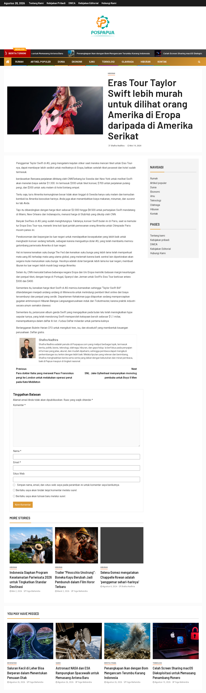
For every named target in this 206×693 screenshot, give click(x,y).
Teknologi (108, 62)
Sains (58, 663)
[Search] (199, 62)
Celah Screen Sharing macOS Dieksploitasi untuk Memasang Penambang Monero (174, 673)
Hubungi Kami (109, 3)
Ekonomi (77, 62)
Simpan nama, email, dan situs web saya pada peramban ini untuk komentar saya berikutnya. (68, 484)
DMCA (72, 3)
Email (17, 462)
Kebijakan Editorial (88, 3)
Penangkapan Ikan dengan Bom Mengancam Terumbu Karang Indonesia (98, 53)
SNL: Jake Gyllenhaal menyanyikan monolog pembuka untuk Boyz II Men (111, 373)
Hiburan (145, 62)
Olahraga (128, 62)
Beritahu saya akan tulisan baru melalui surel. (41, 496)
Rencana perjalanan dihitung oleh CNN (52, 178)
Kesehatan (12, 663)
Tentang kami (36, 3)
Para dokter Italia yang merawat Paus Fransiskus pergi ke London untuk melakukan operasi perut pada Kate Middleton (45, 375)
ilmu (92, 62)
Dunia (61, 62)
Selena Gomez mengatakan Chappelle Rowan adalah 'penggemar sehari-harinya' (119, 577)
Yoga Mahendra (33, 591)
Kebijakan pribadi (56, 3)
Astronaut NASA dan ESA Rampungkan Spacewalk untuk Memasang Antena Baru (77, 673)
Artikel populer (41, 62)
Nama (17, 451)
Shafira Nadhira (118, 146)
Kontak (162, 62)
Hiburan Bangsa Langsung (55, 301)
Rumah (19, 62)
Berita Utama (110, 663)
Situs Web (19, 473)
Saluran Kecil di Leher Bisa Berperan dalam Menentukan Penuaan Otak (27, 673)
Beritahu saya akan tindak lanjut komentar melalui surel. (46, 490)
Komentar (19, 405)
